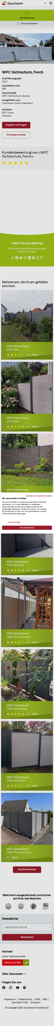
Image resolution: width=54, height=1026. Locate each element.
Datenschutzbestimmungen (39, 496)
